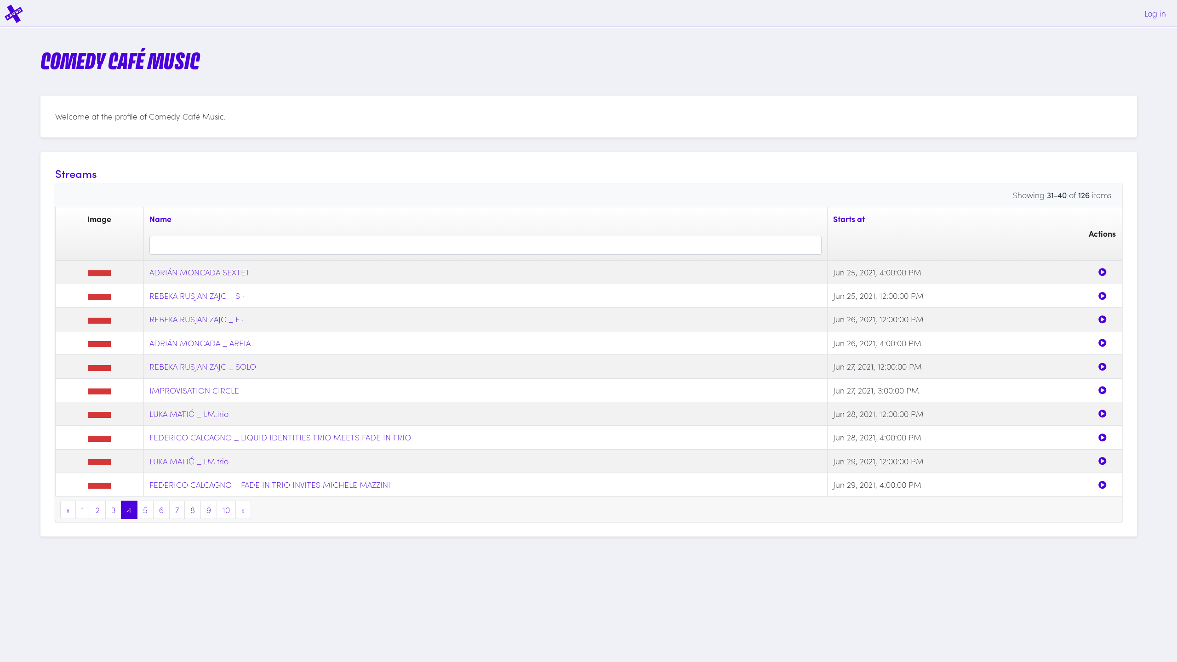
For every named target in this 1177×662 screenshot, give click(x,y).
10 (226, 509)
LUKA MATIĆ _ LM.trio (189, 413)
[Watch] (1102, 272)
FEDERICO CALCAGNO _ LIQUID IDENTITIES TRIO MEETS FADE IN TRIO (280, 437)
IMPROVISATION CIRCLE (194, 390)
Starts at (849, 218)
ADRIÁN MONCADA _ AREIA (200, 342)
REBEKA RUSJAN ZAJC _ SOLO (202, 366)
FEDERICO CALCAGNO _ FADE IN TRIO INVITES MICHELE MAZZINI (269, 484)
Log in (1155, 13)
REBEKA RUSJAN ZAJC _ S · (196, 295)
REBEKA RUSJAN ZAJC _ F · (196, 319)
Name (160, 218)
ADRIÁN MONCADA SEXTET (199, 272)
